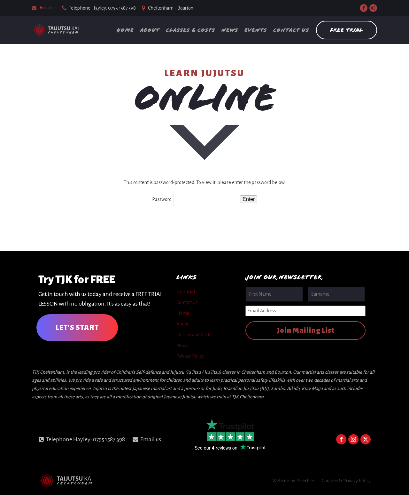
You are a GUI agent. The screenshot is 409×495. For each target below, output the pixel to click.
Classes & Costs (190, 30)
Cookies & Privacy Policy (346, 480)
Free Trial (346, 30)
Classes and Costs (193, 334)
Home (125, 30)
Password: (163, 199)
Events (255, 30)
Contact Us (291, 30)
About (149, 30)
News (229, 30)
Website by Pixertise (293, 480)
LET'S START (77, 327)
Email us (48, 7)
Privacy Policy (190, 356)
